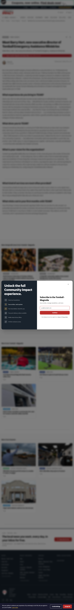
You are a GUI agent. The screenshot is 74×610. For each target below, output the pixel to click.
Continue (54, 312)
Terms (59, 317)
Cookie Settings (56, 606)
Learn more (15, 607)
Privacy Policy (65, 317)
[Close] (68, 284)
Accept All (67, 606)
